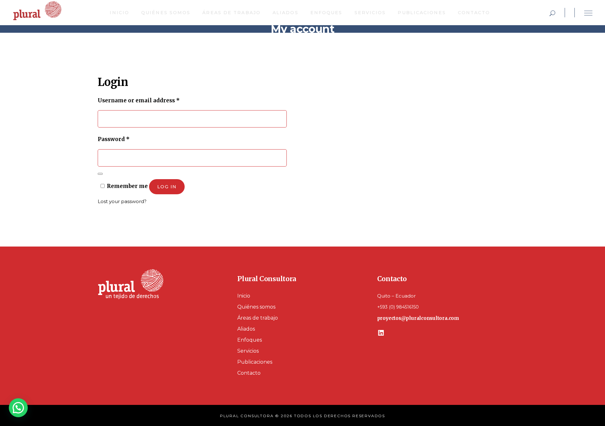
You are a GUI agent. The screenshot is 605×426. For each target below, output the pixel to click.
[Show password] (100, 174)
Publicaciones (254, 362)
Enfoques (249, 340)
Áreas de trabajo (257, 318)
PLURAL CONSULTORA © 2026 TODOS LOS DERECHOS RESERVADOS (302, 415)
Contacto (249, 373)
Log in (166, 187)
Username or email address (151, 100)
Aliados (246, 329)
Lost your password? (122, 201)
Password (126, 139)
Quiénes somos (256, 307)
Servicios (248, 351)
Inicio (243, 296)
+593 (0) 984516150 (398, 307)
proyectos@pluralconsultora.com (418, 318)
